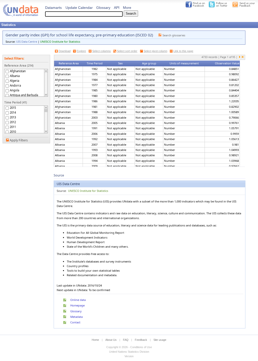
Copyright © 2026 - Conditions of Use (129, 347)
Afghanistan (18, 71)
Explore (81, 51)
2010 (13, 132)
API (116, 8)
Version (129, 356)
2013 (13, 117)
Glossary (103, 8)
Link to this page (183, 51)
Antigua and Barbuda (24, 95)
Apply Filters (19, 140)
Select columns (101, 51)
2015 (13, 108)
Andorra (15, 85)
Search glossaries (174, 35)
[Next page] (240, 57)
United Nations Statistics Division (129, 351)
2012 (13, 122)
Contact (75, 322)
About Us (111, 339)
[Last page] (243, 57)
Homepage (77, 305)
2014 (13, 112)
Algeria (14, 81)
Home (95, 339)
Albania (15, 76)
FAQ (125, 339)
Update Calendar (79, 8)
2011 (13, 127)
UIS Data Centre (26, 41)
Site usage (159, 339)
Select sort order (127, 51)
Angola (14, 90)
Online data (78, 300)
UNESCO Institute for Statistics (60, 41)
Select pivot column (155, 51)
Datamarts (53, 8)
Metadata (76, 317)
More (127, 8)
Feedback (141, 339)
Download (64, 51)
